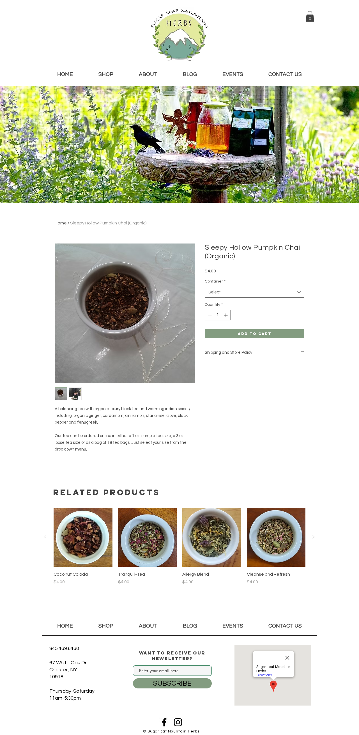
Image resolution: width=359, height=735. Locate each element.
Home (61, 223)
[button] (309, 16)
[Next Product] (313, 537)
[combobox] (254, 292)
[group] (179, 549)
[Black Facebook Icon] (164, 722)
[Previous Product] (45, 537)
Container (215, 281)
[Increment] (226, 315)
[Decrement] (209, 315)
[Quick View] (83, 537)
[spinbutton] (218, 315)
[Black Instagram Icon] (177, 722)
